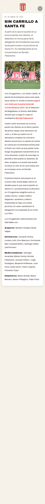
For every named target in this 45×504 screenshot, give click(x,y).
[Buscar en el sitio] (40, 8)
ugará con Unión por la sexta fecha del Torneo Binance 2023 (22, 104)
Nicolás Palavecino (24, 118)
